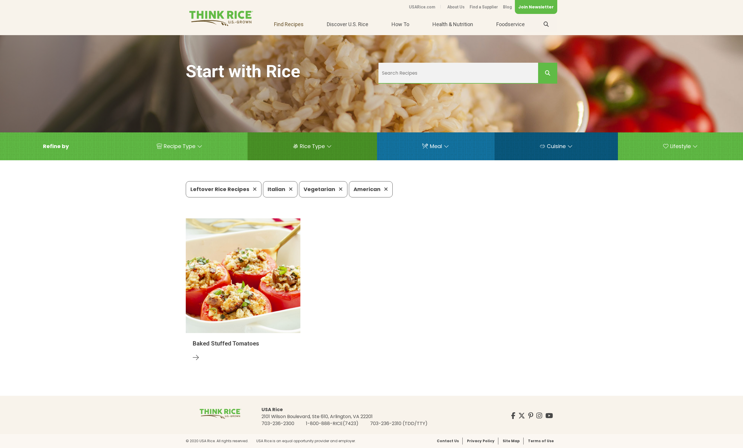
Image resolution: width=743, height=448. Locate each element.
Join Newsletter (536, 7)
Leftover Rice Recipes (220, 189)
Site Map (511, 440)
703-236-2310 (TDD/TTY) (399, 423)
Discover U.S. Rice (347, 24)
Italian (277, 189)
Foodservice (510, 24)
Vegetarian (320, 189)
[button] (56, 146)
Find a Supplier (484, 7)
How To (400, 24)
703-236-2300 (278, 423)
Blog (507, 7)
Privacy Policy (481, 440)
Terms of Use (541, 440)
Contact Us (448, 440)
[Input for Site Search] (546, 24)
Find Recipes (289, 24)
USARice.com (422, 7)
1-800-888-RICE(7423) (332, 423)
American (368, 189)
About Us (456, 7)
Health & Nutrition (452, 24)
